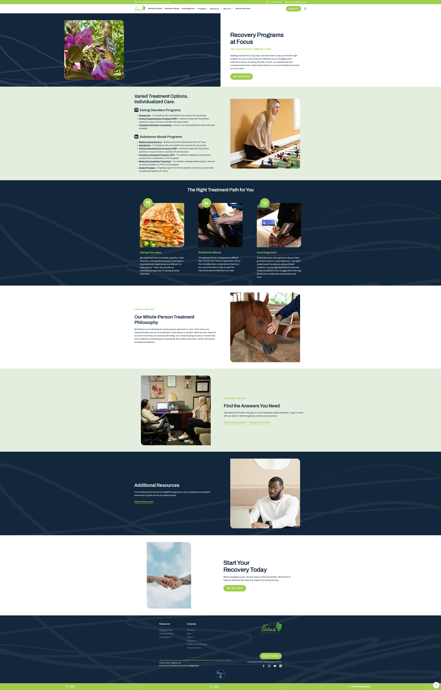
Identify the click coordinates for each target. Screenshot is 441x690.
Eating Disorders (155, 8)
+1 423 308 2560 (276, 2)
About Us (190, 630)
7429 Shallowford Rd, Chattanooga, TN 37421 (154, 2)
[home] (140, 9)
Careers (190, 637)
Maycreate (194, 666)
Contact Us (191, 641)
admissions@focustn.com (297, 2)
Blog (189, 634)
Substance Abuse (172, 8)
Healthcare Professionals (197, 644)
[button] (202, 9)
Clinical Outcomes (242, 8)
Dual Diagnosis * (188, 8)
